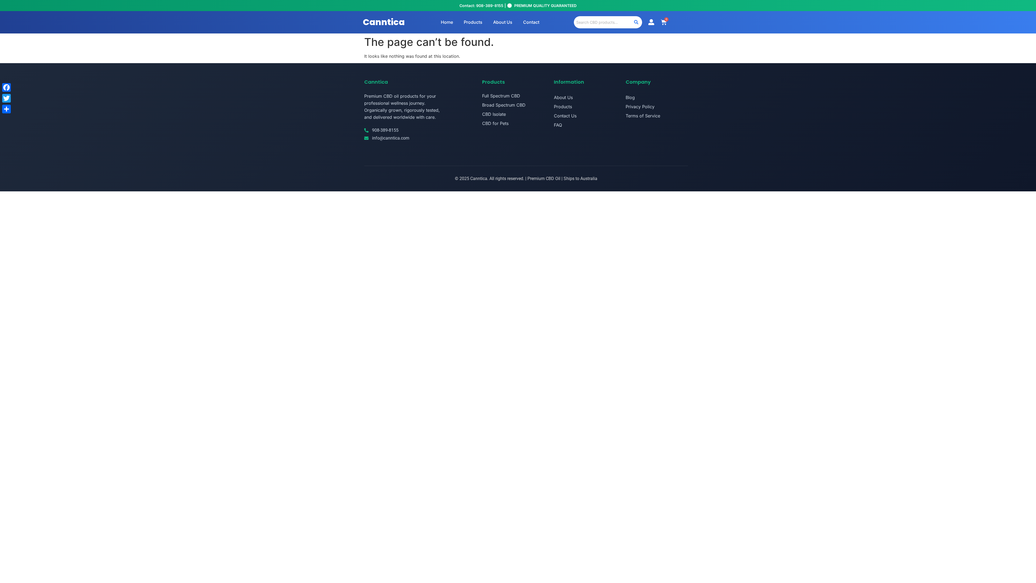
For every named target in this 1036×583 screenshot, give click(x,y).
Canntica (384, 22)
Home (447, 22)
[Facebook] (6, 87)
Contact (531, 22)
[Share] (6, 109)
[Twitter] (6, 98)
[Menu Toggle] (651, 22)
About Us (502, 22)
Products (473, 22)
